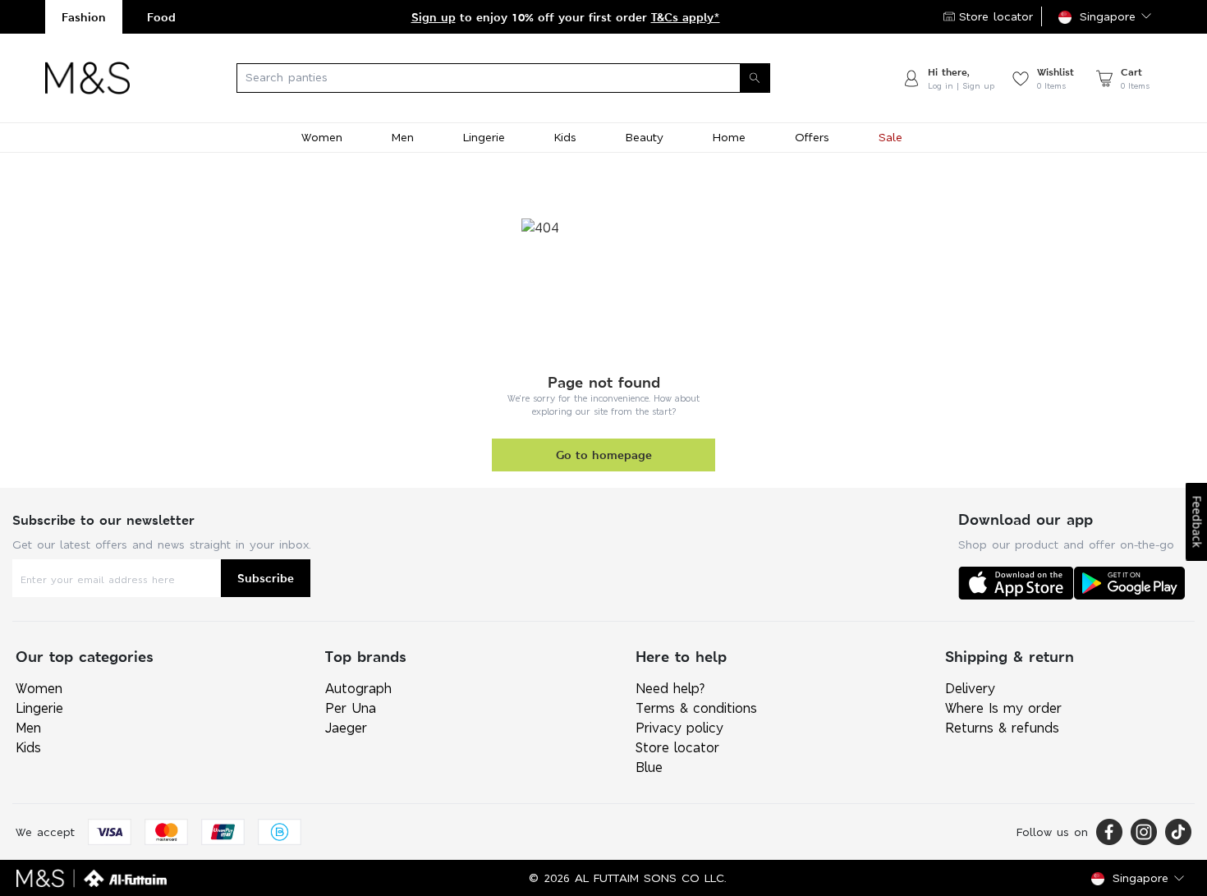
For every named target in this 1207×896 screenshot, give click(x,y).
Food (161, 17)
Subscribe (265, 578)
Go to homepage (604, 454)
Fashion (84, 17)
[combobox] (515, 78)
